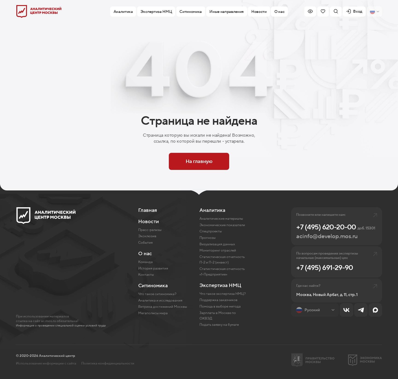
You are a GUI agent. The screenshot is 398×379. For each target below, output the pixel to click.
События (145, 242)
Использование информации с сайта (46, 363)
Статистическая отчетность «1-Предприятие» (222, 272)
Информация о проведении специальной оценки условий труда (61, 325)
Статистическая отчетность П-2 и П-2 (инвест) (222, 260)
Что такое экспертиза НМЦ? (222, 294)
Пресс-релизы (149, 230)
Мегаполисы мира (153, 313)
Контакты (146, 274)
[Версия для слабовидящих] (310, 11)
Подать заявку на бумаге (219, 325)
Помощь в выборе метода (220, 306)
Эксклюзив (147, 236)
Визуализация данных (217, 244)
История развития (153, 268)
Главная (147, 210)
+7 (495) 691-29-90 (324, 268)
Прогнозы (207, 238)
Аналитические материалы (221, 218)
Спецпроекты (210, 231)
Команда (145, 262)
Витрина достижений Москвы (162, 307)
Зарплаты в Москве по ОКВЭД (217, 316)
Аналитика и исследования (160, 300)
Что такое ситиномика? (157, 294)
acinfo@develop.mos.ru (326, 236)
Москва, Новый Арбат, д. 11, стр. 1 (326, 294)
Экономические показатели (222, 225)
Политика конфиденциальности (107, 363)
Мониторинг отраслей (217, 250)
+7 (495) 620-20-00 (335, 227)
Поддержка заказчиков (218, 300)
